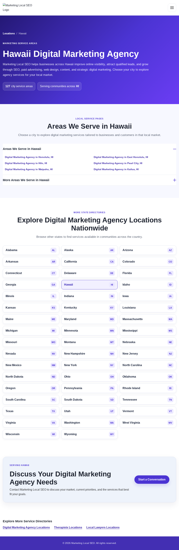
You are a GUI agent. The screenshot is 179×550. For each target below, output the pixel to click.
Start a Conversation (152, 479)
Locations (9, 33)
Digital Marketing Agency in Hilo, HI (26, 163)
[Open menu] (172, 7)
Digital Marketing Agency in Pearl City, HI (118, 163)
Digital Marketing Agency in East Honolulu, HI (121, 157)
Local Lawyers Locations (103, 527)
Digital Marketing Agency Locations (26, 527)
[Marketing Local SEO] (19, 7)
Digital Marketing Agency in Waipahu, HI (29, 169)
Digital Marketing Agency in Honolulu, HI (29, 157)
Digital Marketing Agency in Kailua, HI (116, 169)
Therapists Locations (68, 527)
